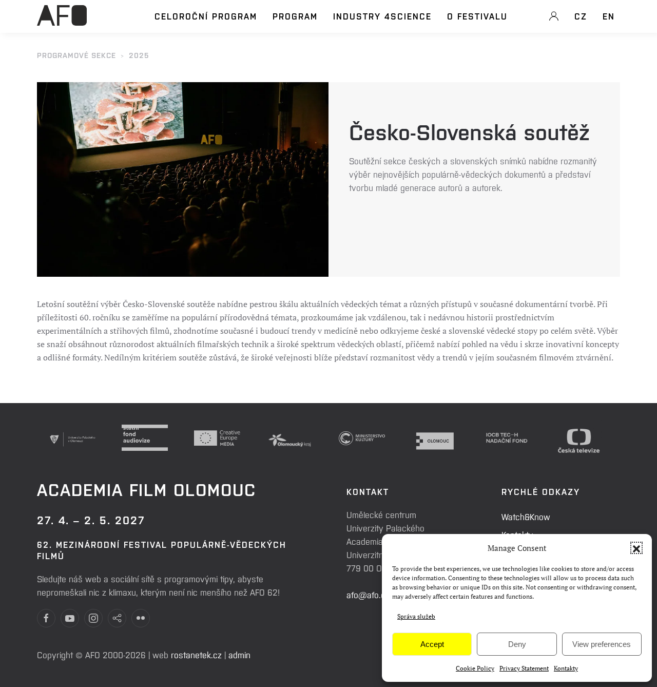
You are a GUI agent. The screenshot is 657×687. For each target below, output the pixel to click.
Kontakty (566, 668)
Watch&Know (525, 516)
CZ (580, 16)
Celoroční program (205, 16)
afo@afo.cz (368, 594)
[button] (636, 548)
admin (239, 655)
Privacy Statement (524, 668)
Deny (517, 644)
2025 (139, 55)
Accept (432, 644)
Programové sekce (76, 55)
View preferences (601, 644)
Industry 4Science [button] (382, 16)
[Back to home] (62, 21)
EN (609, 16)
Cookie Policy (475, 668)
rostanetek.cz (196, 655)
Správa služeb (416, 616)
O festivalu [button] (477, 16)
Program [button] (295, 16)
